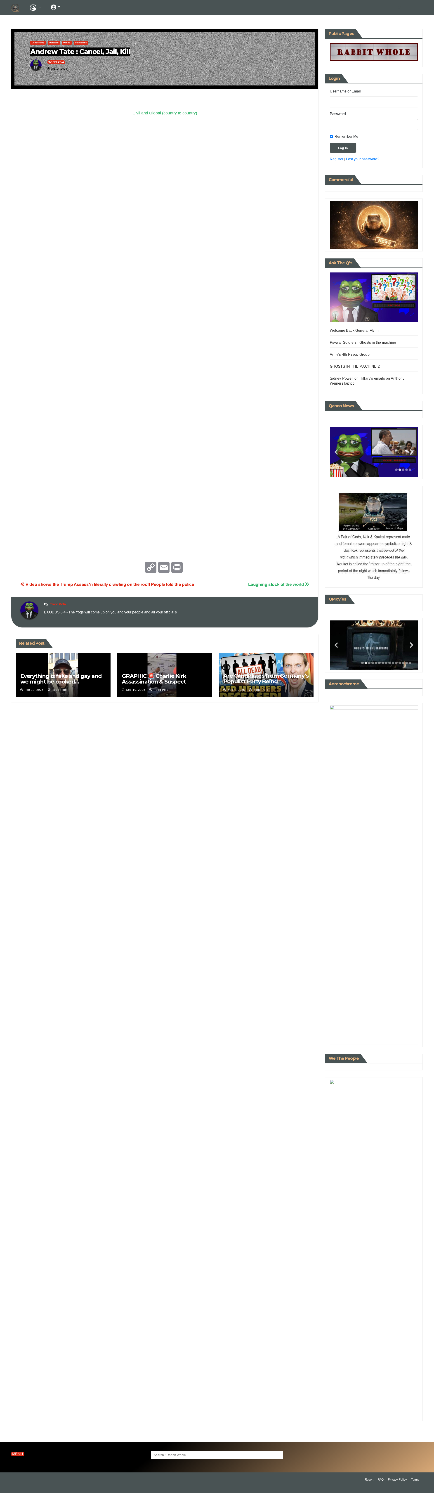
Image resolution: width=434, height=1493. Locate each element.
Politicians (81, 42)
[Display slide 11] (396, 663)
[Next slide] (411, 452)
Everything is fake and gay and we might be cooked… (61, 679)
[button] (399, 7)
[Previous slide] (336, 452)
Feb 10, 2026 (34, 689)
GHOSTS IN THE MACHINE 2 (355, 366)
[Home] (15, 7)
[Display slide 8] (386, 663)
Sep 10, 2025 (135, 689)
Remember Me (346, 136)
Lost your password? (362, 159)
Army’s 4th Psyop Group (350, 354)
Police (66, 42)
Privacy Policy (397, 1479)
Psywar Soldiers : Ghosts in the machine (363, 342)
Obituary (54, 42)
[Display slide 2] (400, 469)
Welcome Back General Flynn (354, 330)
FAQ (381, 1479)
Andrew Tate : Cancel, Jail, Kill (80, 51)
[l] (72, 7)
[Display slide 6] (379, 663)
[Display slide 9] (389, 663)
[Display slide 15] (410, 663)
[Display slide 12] (400, 663)
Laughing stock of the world (276, 584)
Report (369, 1479)
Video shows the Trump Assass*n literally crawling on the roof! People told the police (109, 584)
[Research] (35, 7)
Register (336, 159)
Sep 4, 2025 (236, 689)
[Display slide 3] (403, 469)
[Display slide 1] (396, 469)
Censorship (38, 42)
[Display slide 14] (406, 663)
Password (338, 114)
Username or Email (345, 91)
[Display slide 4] (406, 469)
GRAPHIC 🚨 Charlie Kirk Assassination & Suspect (154, 679)
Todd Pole (56, 62)
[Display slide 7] (383, 663)
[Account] (55, 7)
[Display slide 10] (393, 663)
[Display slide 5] (410, 469)
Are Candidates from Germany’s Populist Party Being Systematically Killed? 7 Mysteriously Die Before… (265, 684)
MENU (17, 1454)
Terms (415, 1479)
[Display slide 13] (403, 663)
